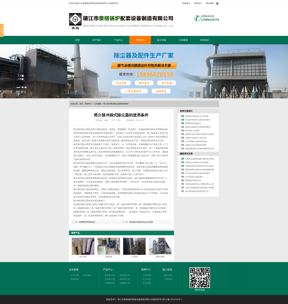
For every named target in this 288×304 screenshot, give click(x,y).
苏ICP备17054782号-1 (172, 299)
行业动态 (147, 279)
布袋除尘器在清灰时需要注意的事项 (199, 134)
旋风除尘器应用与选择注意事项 (197, 127)
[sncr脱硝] (134, 246)
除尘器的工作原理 (192, 131)
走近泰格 (74, 269)
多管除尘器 (110, 279)
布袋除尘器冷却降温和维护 (196, 145)
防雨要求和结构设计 (87, 222)
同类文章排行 (186, 111)
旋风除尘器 (110, 275)
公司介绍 (74, 275)
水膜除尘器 (125, 283)
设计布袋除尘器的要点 (194, 177)
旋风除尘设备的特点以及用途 (141, 222)
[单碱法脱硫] (160, 246)
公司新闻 (97, 104)
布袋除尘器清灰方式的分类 (196, 138)
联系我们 (198, 3)
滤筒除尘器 (125, 275)
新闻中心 (140, 40)
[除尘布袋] (83, 246)
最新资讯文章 (186, 154)
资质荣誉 (74, 279)
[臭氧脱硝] (108, 246)
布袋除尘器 (110, 283)
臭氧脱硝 (108, 257)
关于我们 (96, 40)
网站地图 (210, 3)
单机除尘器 (125, 279)
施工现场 (161, 40)
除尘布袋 (83, 257)
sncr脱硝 (134, 257)
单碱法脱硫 (160, 257)
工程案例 (183, 40)
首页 (77, 40)
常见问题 (147, 283)
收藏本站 (186, 3)
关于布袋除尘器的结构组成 (196, 141)
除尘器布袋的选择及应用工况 (196, 191)
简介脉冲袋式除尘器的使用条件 (116, 104)
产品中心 (118, 40)
